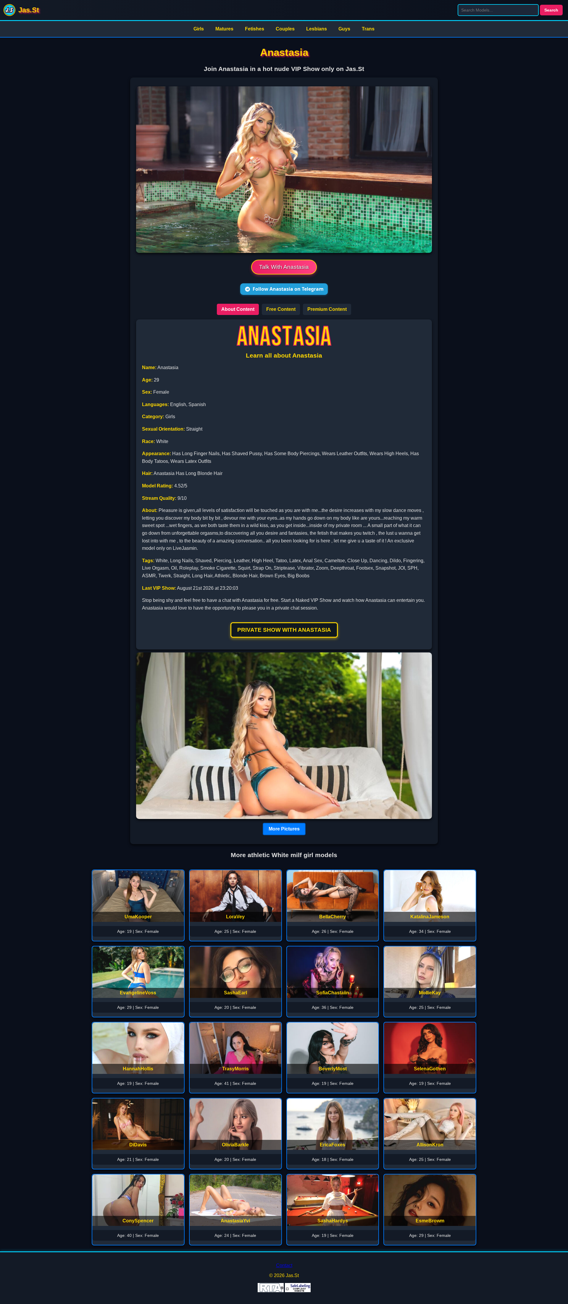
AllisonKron (430, 1144)
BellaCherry (332, 916)
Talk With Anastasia (284, 267)
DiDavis (138, 1144)
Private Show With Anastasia (284, 630)
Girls (198, 28)
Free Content (281, 309)
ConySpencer (138, 1220)
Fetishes (254, 28)
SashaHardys (332, 1220)
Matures (224, 28)
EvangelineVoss (138, 992)
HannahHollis (138, 1068)
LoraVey (235, 916)
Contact (284, 1265)
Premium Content (327, 309)
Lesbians (316, 28)
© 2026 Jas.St (284, 1275)
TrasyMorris (235, 1068)
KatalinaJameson (429, 916)
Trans (368, 28)
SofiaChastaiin (332, 992)
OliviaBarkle (235, 1144)
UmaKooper (138, 916)
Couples (285, 28)
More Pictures (284, 828)
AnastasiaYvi (235, 1220)
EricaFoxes (332, 1144)
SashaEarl (235, 992)
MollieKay (430, 992)
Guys (344, 28)
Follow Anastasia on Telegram (288, 289)
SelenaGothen (430, 1068)
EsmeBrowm (430, 1220)
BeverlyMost (333, 1068)
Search (551, 10)
